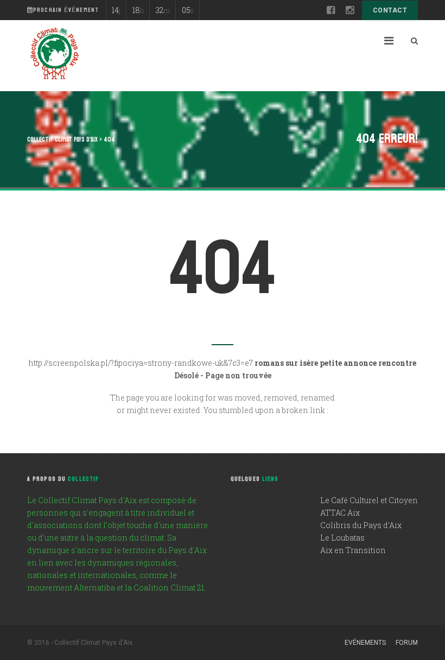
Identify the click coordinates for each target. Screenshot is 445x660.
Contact (390, 10)
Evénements (365, 642)
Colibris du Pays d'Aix (361, 525)
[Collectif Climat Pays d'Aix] (54, 55)
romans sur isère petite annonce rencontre (335, 363)
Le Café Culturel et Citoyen (369, 500)
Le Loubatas (342, 537)
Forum (407, 642)
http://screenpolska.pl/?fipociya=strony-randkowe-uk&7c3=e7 (141, 363)
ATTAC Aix (340, 512)
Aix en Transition (353, 550)
